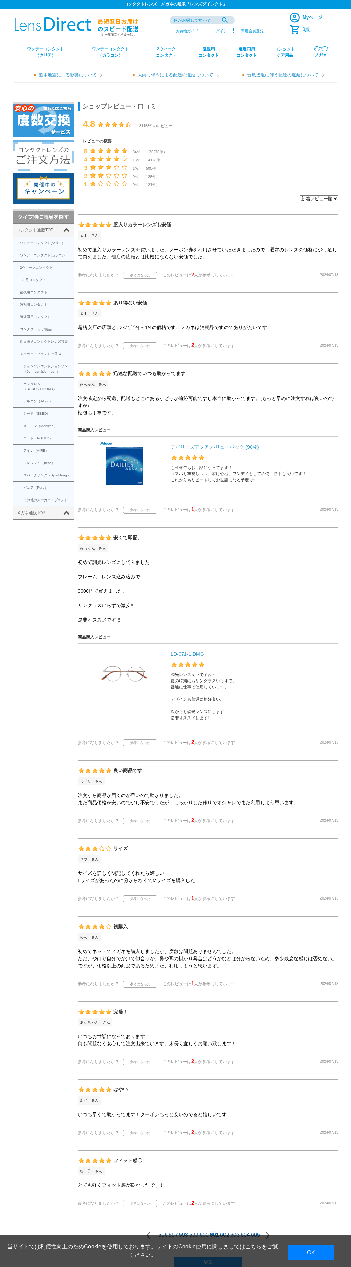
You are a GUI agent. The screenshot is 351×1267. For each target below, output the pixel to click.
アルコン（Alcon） (38, 401)
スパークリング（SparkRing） (47, 475)
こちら (253, 1247)
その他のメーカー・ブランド (45, 500)
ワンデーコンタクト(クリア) (41, 243)
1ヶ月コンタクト (33, 280)
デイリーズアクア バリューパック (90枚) (215, 447)
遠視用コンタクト (33, 304)
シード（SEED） (36, 413)
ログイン (219, 31)
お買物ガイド (187, 31)
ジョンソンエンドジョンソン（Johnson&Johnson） (45, 368)
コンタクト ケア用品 (36, 329)
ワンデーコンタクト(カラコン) (43, 255)
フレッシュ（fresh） (39, 463)
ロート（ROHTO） (38, 438)
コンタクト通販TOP (34, 230)
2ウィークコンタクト (36, 267)
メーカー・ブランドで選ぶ (40, 354)
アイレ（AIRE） (36, 450)
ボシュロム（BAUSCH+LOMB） (40, 386)
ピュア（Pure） (35, 488)
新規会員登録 (252, 31)
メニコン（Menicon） (40, 426)
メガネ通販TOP (30, 512)
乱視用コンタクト (33, 292)
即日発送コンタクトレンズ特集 (44, 341)
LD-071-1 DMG (187, 654)
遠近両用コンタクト (35, 317)
